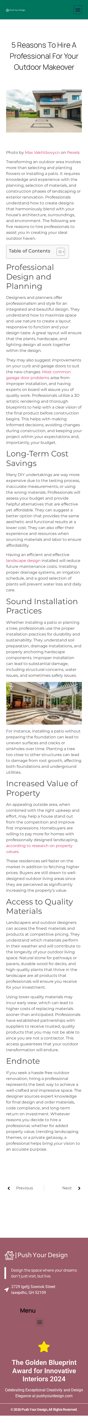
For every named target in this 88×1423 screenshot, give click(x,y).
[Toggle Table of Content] (58, 252)
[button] (78, 9)
